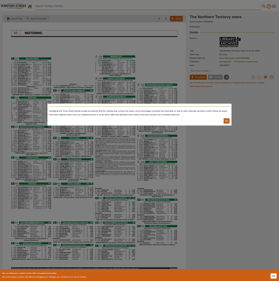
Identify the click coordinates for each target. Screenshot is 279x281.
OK (226, 120)
